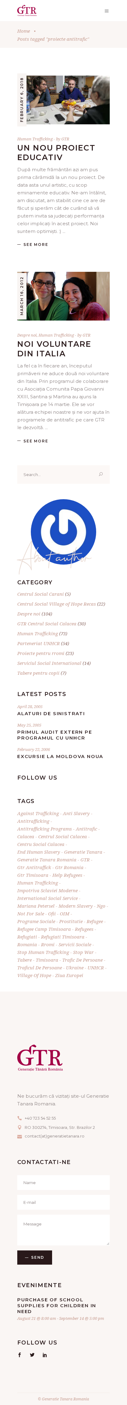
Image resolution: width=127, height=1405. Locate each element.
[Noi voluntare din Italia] (63, 296)
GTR (65, 139)
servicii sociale (75, 944)
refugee (95, 921)
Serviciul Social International (49, 663)
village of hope (34, 975)
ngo (101, 906)
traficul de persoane (39, 967)
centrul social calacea (62, 836)
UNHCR (96, 967)
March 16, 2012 (21, 296)
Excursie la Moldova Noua (60, 756)
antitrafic (86, 829)
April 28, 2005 (30, 706)
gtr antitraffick (34, 867)
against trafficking (38, 813)
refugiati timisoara (62, 937)
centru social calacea (40, 844)
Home (23, 31)
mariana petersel (36, 906)
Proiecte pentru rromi (40, 653)
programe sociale (36, 921)
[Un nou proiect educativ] (63, 100)
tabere (24, 960)
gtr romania (69, 867)
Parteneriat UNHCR (38, 643)
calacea (25, 836)
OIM (64, 913)
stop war (83, 952)
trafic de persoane (82, 960)
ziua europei (69, 975)
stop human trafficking (43, 952)
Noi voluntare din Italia (54, 348)
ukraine (75, 967)
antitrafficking (33, 821)
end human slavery (38, 852)
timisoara (47, 960)
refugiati (27, 937)
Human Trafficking (35, 139)
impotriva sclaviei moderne (47, 890)
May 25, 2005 (29, 725)
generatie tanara (83, 852)
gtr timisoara (32, 875)
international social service (47, 898)
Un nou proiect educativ (56, 152)
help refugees (67, 875)
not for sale (30, 913)
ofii (52, 913)
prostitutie (71, 921)
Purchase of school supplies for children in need (56, 1305)
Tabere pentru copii (38, 673)
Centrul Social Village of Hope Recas (56, 604)
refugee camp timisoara (44, 929)
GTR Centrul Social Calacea (46, 623)
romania (27, 944)
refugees (84, 929)
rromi (48, 944)
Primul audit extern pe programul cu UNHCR (54, 735)
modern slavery (76, 906)
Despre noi (27, 335)
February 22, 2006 (33, 749)
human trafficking (37, 883)
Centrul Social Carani (40, 594)
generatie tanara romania (46, 859)
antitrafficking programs (44, 829)
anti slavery (76, 813)
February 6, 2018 (21, 99)
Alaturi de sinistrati (51, 713)
